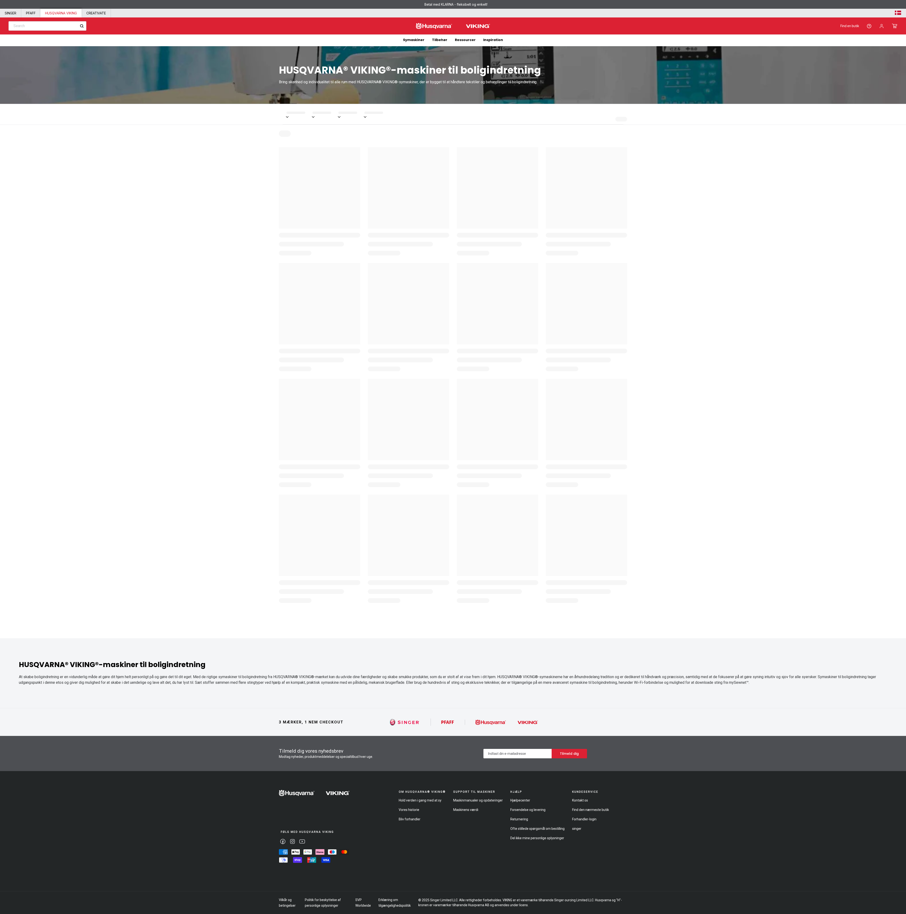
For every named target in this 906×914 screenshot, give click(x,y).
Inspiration (493, 40)
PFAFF (31, 13)
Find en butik (849, 26)
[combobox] (47, 26)
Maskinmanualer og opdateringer (478, 800)
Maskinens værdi (465, 810)
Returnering (519, 819)
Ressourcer (465, 40)
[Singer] (404, 722)
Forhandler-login (584, 819)
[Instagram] (292, 841)
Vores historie (409, 810)
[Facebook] (283, 841)
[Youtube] (302, 841)
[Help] (869, 26)
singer (576, 829)
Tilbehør (439, 40)
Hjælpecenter (520, 800)
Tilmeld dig (569, 753)
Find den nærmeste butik (590, 810)
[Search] (81, 26)
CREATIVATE (96, 13)
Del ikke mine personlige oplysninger (537, 838)
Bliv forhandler (409, 819)
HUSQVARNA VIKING (61, 13)
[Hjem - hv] (314, 793)
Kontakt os (580, 800)
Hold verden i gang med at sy (420, 800)
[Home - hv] (453, 26)
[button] (895, 26)
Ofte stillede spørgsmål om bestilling (537, 829)
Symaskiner (413, 40)
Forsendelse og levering (527, 810)
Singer (10, 13)
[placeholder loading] (299, 114)
